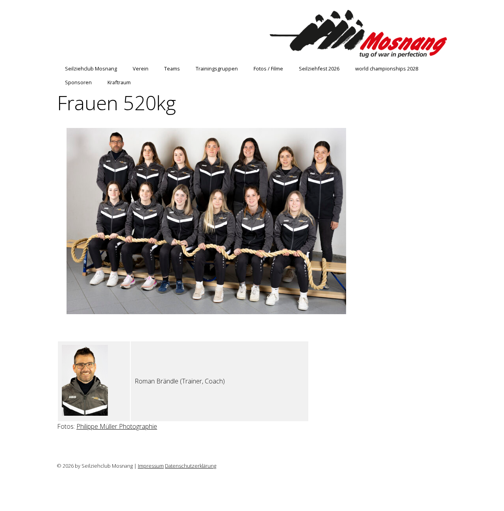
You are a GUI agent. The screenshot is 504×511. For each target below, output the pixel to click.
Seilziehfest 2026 (319, 68)
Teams (172, 68)
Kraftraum (119, 82)
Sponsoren (78, 82)
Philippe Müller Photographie (116, 426)
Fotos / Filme (268, 68)
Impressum (151, 465)
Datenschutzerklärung (190, 465)
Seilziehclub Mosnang (91, 68)
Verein (140, 68)
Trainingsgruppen (217, 68)
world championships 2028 (386, 68)
